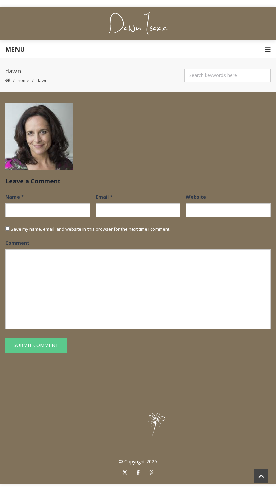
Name (14, 197)
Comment (17, 243)
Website (196, 197)
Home (23, 80)
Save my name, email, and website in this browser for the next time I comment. (90, 229)
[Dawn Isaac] (138, 23)
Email (104, 197)
